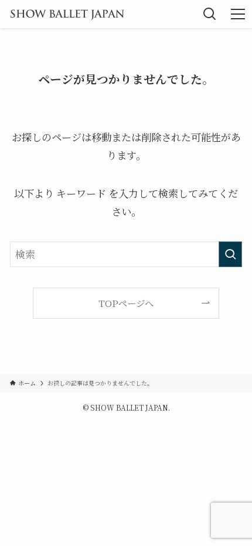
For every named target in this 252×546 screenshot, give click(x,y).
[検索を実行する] (230, 254)
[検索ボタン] (210, 14)
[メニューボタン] (238, 14)
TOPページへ (126, 302)
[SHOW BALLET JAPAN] (67, 14)
